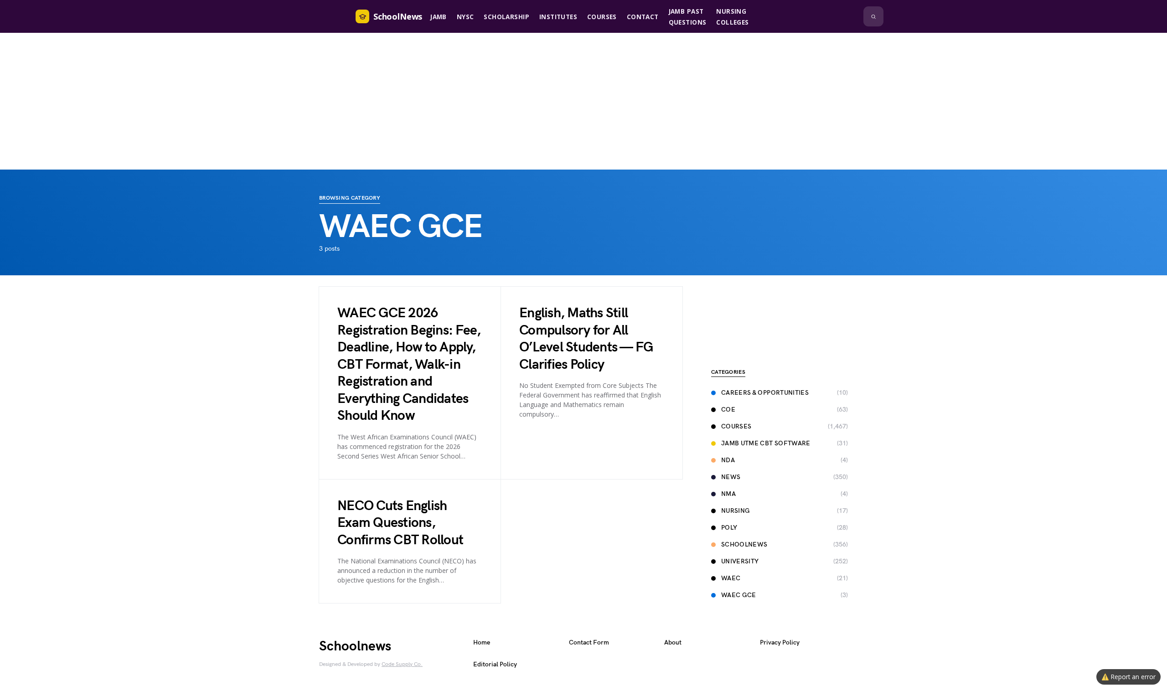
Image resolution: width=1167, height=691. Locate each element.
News (730, 477)
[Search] (873, 16)
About (673, 642)
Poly (729, 527)
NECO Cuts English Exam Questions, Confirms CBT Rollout (400, 523)
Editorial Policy (495, 664)
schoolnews (744, 544)
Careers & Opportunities (765, 393)
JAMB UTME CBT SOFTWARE (766, 443)
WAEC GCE (738, 595)
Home (481, 642)
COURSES (736, 426)
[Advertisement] (583, 101)
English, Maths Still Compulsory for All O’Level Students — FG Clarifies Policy (586, 339)
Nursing (735, 511)
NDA (728, 460)
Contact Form (589, 642)
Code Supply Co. (402, 664)
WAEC (730, 578)
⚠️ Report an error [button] (1128, 676)
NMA (728, 494)
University (740, 561)
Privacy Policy (780, 642)
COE (728, 409)
